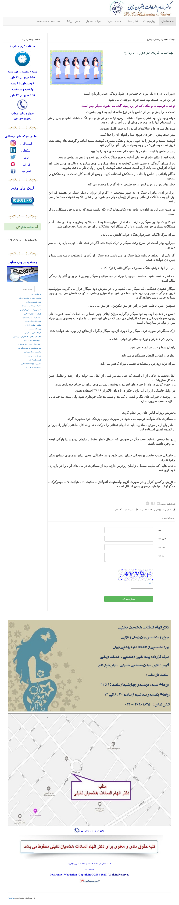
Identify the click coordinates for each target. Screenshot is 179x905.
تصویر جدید (149, 582)
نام (160, 530)
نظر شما (161, 556)
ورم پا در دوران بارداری (32, 313)
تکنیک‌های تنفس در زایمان (31, 306)
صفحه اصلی (166, 21)
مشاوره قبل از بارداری (33, 325)
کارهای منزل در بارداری (32, 332)
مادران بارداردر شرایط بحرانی (30, 309)
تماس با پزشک (73, 21)
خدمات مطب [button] (114, 21)
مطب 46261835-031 (48, 21)
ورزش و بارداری (35, 359)
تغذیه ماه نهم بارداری (33, 367)
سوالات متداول (93, 21)
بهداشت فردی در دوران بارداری (29, 344)
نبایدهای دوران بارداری (32, 352)
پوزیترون (11, 898)
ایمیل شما (162, 538)
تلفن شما (162, 547)
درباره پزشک (149, 21)
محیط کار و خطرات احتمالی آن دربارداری (27, 336)
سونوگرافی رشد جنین (33, 321)
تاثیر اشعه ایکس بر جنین (32, 340)
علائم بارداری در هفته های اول (30, 298)
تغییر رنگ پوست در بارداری (31, 363)
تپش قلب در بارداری (33, 302)
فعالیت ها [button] (133, 21)
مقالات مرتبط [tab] (27, 289)
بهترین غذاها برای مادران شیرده (29, 348)
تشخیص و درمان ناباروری (32, 317)
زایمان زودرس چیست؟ (33, 356)
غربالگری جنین (36, 294)
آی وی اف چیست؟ (35, 329)
